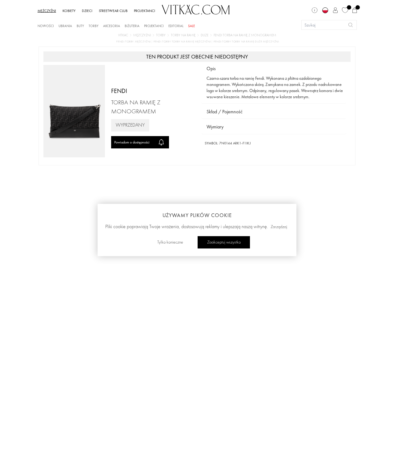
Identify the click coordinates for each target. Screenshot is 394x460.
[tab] (274, 68)
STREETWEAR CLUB (113, 11)
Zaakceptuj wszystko (224, 242)
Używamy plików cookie (197, 215)
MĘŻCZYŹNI (47, 11)
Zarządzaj (279, 227)
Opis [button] (211, 68)
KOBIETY (68, 11)
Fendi (119, 91)
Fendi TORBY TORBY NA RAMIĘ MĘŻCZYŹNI (183, 41)
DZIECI (87, 11)
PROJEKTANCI (144, 11)
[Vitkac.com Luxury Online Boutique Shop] (196, 9)
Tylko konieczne (170, 242)
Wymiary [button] (215, 126)
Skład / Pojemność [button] (225, 111)
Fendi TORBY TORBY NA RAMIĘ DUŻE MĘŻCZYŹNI (246, 41)
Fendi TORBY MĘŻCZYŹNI (133, 41)
